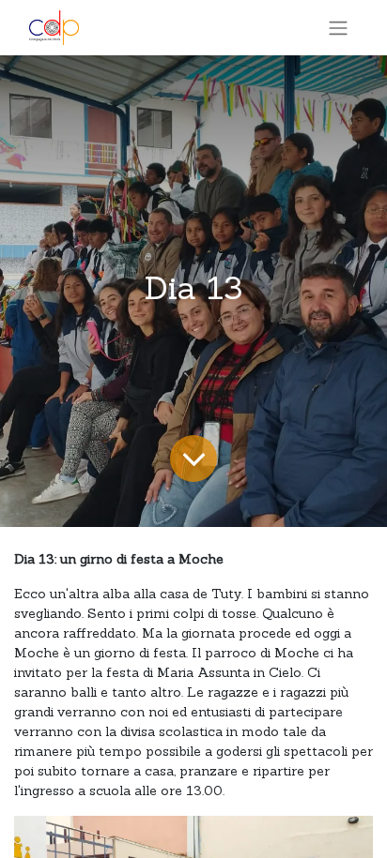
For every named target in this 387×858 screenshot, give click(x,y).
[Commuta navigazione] (338, 28)
